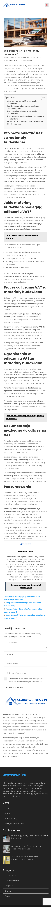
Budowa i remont (13, 880)
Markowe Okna (28, 57)
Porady (13, 60)
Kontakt (8, 813)
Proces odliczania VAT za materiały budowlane (22, 112)
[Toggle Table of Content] (42, 98)
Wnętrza (9, 886)
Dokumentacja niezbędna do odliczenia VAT (26, 121)
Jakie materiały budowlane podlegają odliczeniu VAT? (23, 107)
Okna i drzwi (10, 875)
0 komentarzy (25, 60)
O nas (8, 808)
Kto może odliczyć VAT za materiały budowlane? (22, 102)
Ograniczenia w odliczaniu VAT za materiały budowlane (26, 117)
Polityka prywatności (15, 823)
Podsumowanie (14, 124)
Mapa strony (11, 818)
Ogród (8, 891)
